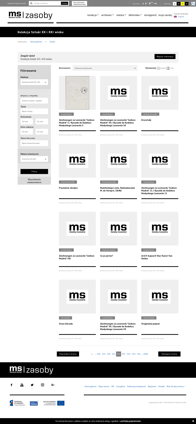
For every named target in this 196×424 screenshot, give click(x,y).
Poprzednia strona (67, 354)
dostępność (150, 15)
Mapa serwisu (103, 386)
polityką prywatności (130, 421)
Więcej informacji (165, 56)
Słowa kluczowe (28, 138)
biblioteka (134, 15)
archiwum (106, 15)
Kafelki (163, 68)
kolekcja (92, 15)
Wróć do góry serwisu (176, 386)
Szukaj (64, 3)
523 (123, 354)
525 (133, 354)
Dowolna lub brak (29, 159)
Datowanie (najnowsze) (83, 68)
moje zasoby (165, 15)
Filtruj (34, 171)
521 (113, 354)
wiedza (120, 15)
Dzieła (52, 41)
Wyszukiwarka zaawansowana (79, 3)
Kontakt (161, 386)
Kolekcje (24, 77)
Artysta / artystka (29, 95)
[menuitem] (94, 15)
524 (128, 354)
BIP (112, 386)
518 (98, 354)
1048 (145, 354)
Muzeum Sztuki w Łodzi (17, 3)
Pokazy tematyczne (30, 154)
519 (103, 354)
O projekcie (120, 386)
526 (138, 354)
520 (108, 354)
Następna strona (169, 354)
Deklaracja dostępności (136, 386)
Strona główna (36, 41)
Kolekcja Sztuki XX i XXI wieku (31, 83)
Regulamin (152, 386)
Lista (171, 68)
